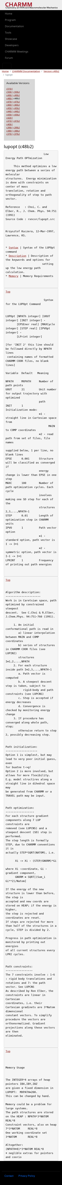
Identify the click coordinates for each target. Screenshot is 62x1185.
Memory (13, 276)
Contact (8, 1176)
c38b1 (9, 130)
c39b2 (16, 127)
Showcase (11, 39)
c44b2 (16, 111)
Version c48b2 (51, 71)
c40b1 (9, 124)
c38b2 (16, 130)
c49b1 (9, 95)
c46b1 (9, 104)
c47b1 (9, 101)
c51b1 (9, 88)
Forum (9, 58)
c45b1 (9, 108)
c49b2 (16, 95)
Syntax (13, 247)
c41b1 (9, 121)
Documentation (14, 26)
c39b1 (9, 127)
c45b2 (16, 108)
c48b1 (9, 98)
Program (10, 20)
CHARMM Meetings (16, 51)
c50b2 (16, 91)
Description (17, 255)
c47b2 (16, 101)
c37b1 (9, 133)
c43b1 (9, 114)
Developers (12, 45)
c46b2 (16, 104)
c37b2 (16, 133)
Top (8, 291)
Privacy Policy (26, 1176)
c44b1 (9, 111)
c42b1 (9, 117)
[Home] (31, 5)
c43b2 (16, 114)
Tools (8, 32)
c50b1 (9, 91)
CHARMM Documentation (26, 71)
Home (8, 13)
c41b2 (16, 121)
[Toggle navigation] (6, 66)
